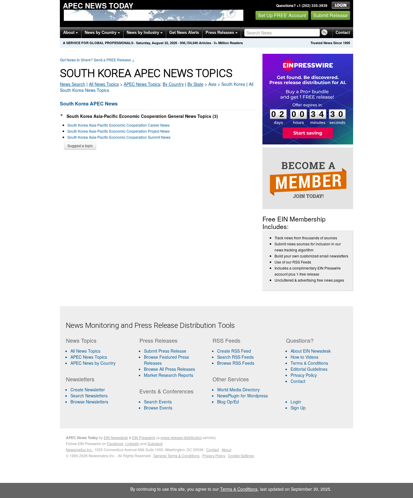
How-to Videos (304, 357)
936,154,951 (189, 42)
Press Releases (220, 32)
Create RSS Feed (234, 351)
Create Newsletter (87, 389)
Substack (155, 443)
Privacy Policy (304, 375)
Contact (343, 32)
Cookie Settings (241, 455)
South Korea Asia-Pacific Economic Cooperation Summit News (119, 137)
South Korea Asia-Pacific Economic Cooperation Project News (118, 131)
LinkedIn (132, 443)
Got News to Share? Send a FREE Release (97, 59)
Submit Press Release (165, 351)
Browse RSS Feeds (235, 363)
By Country (173, 84)
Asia (212, 84)
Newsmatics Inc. (79, 449)
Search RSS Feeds (235, 357)
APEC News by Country (92, 363)
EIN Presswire (143, 437)
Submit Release (330, 15)
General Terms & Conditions (176, 455)
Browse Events (158, 408)
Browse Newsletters (89, 402)
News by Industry (143, 32)
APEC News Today (98, 5)
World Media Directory (238, 389)
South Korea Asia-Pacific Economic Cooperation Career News (118, 125)
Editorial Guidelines (309, 369)
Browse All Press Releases (169, 369)
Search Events (158, 402)
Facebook (115, 443)
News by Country (101, 32)
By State (195, 84)
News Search (72, 84)
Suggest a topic (80, 145)
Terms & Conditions (309, 363)
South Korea (233, 84)
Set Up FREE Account (282, 15)
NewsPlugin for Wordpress (242, 396)
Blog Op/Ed (228, 402)
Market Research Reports (168, 375)
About (69, 32)
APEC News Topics (88, 357)
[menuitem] (100, 357)
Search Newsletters (89, 396)
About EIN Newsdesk (311, 351)
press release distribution (181, 437)
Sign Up (298, 408)
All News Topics (104, 84)
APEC (142, 84)
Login (296, 402)
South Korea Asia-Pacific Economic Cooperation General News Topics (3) (142, 116)
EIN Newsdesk (116, 437)
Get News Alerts (184, 32)
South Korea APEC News (89, 103)
